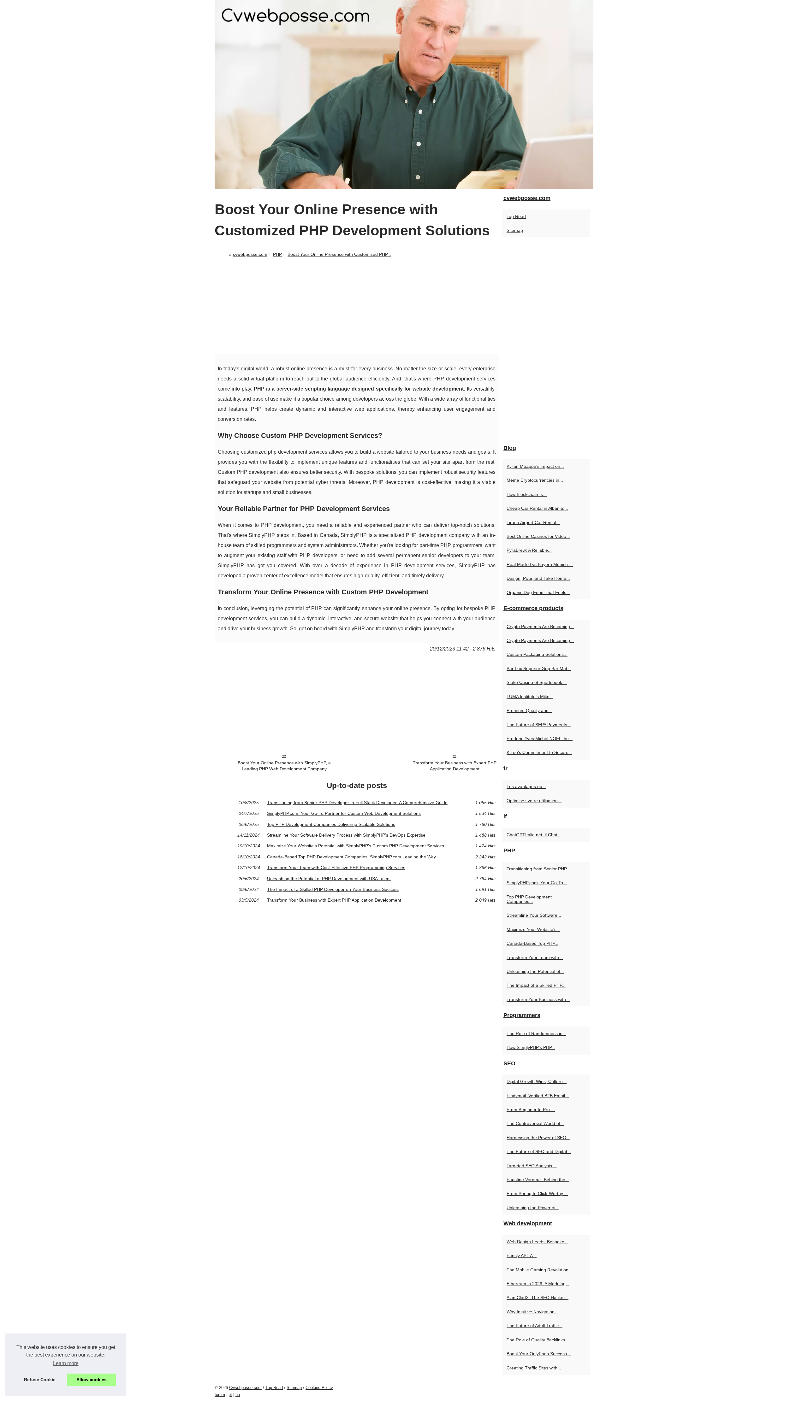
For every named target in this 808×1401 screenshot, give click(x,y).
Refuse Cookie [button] (40, 1379)
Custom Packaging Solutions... (537, 654)
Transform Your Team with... (535, 957)
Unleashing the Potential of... (535, 971)
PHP (277, 254)
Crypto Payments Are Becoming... (540, 626)
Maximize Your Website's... (533, 929)
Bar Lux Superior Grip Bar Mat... (539, 668)
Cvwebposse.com (245, 1387)
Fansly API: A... (522, 1255)
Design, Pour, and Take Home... (538, 578)
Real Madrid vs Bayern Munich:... (540, 564)
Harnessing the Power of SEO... (538, 1137)
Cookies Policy (319, 1387)
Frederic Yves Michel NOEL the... (540, 738)
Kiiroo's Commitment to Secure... (539, 752)
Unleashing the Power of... (533, 1207)
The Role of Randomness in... (536, 1033)
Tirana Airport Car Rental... (533, 522)
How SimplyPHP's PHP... (531, 1047)
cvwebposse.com (250, 254)
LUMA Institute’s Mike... (530, 696)
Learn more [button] (66, 1363)
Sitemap (515, 230)
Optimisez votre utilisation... (534, 800)
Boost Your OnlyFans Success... (539, 1353)
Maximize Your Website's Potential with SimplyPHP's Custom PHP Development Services (355, 846)
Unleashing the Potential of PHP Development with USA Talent (329, 878)
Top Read (516, 216)
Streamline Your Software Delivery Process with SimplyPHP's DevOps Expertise (346, 835)
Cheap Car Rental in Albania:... (537, 508)
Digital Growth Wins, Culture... (537, 1081)
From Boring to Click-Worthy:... (537, 1193)
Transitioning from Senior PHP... (538, 868)
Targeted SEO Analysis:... (532, 1165)
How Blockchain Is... (527, 494)
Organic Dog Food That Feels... (538, 592)
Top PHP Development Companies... (529, 899)
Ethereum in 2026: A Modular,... (538, 1283)
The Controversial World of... (535, 1123)
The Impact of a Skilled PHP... (536, 985)
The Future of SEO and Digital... (539, 1151)
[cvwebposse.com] (404, 94)
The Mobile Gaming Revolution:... (540, 1269)
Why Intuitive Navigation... (532, 1311)
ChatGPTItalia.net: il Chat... (534, 834)
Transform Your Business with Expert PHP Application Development (454, 765)
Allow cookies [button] (91, 1379)
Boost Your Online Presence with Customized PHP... (339, 254)
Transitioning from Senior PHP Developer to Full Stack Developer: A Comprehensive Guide (357, 802)
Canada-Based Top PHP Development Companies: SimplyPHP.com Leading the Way (351, 857)
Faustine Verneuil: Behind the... (538, 1179)
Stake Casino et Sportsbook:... (537, 682)
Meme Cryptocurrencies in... (535, 480)
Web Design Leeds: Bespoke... (537, 1241)
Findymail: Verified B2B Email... (538, 1095)
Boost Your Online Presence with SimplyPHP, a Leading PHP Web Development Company (284, 765)
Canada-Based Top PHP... (532, 943)
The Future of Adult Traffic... (534, 1325)
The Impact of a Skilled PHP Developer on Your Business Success (333, 889)
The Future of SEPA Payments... (539, 724)
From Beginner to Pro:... (531, 1109)
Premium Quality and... (529, 710)
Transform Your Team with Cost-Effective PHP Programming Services (336, 867)
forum (220, 1394)
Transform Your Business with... (538, 999)
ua (237, 1394)
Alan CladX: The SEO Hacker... (537, 1297)
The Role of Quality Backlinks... (538, 1339)
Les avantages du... (526, 786)
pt (230, 1394)
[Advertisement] (357, 307)
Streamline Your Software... (534, 915)
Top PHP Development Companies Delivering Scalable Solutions (331, 824)
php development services (297, 452)
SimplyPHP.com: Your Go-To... (537, 882)
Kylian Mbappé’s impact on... (535, 466)
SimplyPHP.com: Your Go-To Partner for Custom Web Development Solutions (344, 813)
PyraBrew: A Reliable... (529, 550)
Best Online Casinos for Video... (538, 536)
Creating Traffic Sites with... (534, 1367)
